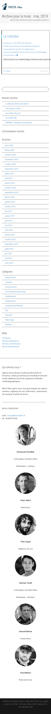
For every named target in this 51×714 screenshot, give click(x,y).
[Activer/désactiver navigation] (46, 5)
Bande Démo (10, 277)
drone (9, 46)
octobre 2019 (10, 164)
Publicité (28, 43)
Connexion (6, 338)
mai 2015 (8, 258)
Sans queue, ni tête (13, 108)
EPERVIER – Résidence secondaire (19, 122)
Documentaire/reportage (15, 291)
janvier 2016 (10, 235)
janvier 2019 (10, 183)
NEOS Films (19, 52)
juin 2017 (8, 211)
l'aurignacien (27, 49)
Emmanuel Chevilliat (20, 46)
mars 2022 (9, 145)
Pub (22, 43)
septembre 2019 (11, 169)
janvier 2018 (10, 202)
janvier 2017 (10, 216)
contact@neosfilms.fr (16, 415)
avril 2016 (9, 230)
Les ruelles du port (13, 113)
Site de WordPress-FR (10, 346)
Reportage (9, 320)
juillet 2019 (9, 173)
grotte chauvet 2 (16, 49)
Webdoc (8, 324)
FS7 (33, 46)
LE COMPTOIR (11, 118)
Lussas (12, 52)
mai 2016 (8, 225)
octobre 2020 (10, 155)
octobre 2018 (10, 188)
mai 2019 (8, 178)
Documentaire (11, 287)
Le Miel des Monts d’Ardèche (17, 104)
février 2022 (9, 150)
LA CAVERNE (11, 36)
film (29, 46)
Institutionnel (10, 296)
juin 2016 (8, 220)
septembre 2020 (11, 159)
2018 (5, 46)
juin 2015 (8, 253)
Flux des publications (10, 341)
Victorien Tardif (35, 52)
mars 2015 (9, 263)
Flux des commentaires (11, 344)
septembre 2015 (11, 244)
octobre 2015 (10, 239)
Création (8, 282)
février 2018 (9, 197)
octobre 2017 (10, 206)
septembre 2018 (11, 192)
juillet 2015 (9, 249)
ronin (26, 52)
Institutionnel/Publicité (14, 305)
